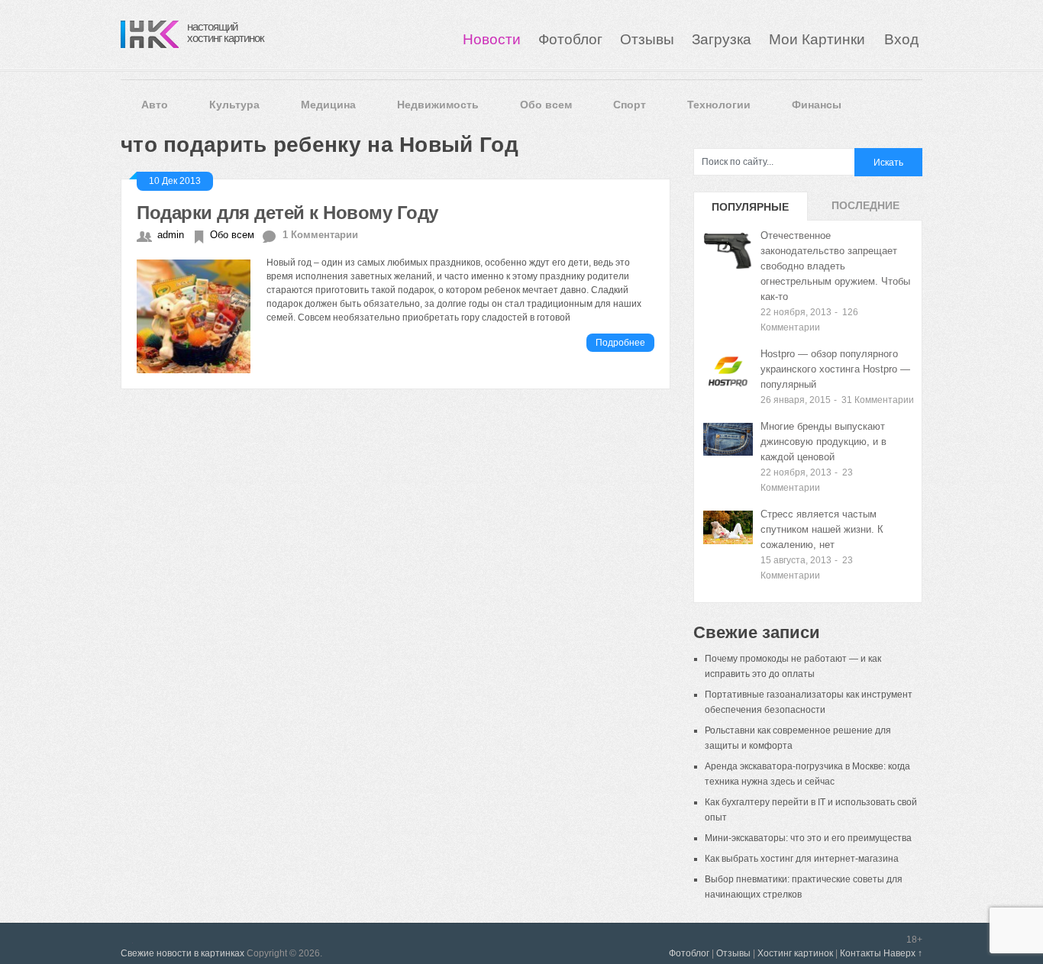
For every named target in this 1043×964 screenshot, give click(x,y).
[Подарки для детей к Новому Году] (201, 314)
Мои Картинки (819, 39)
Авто (154, 104)
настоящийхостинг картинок (225, 32)
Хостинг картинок (795, 953)
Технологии (719, 104)
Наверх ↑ (902, 953)
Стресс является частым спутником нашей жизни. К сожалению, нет (821, 529)
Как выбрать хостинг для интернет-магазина (802, 858)
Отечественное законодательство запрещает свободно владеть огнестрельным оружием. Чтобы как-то (835, 266)
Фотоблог (570, 39)
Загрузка (721, 39)
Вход (901, 39)
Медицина (328, 104)
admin (170, 234)
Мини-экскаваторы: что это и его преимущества (808, 838)
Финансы (816, 104)
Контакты (860, 953)
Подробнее (620, 342)
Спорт (629, 104)
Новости (492, 39)
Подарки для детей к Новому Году (287, 212)
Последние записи (865, 210)
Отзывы (647, 39)
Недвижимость (438, 104)
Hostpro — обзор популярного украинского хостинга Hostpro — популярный (835, 369)
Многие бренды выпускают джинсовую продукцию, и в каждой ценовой (823, 442)
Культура (234, 104)
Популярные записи (750, 211)
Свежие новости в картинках (182, 953)
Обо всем (546, 104)
